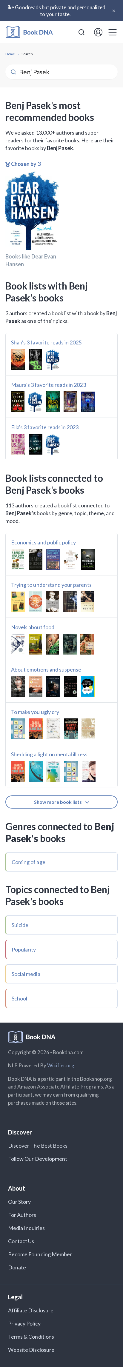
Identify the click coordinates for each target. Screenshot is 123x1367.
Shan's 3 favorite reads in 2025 (46, 342)
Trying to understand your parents (51, 584)
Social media (26, 974)
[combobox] (81, 32)
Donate (17, 1267)
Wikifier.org (61, 1065)
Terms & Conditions (31, 1336)
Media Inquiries (26, 1228)
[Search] (81, 32)
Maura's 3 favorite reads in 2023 (48, 384)
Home (10, 54)
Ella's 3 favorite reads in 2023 (45, 427)
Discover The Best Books (37, 1145)
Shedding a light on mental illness (49, 754)
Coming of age (28, 862)
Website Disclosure (31, 1349)
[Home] (29, 32)
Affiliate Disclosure (30, 1310)
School (19, 998)
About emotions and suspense (46, 669)
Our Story (19, 1201)
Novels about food (32, 627)
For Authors (22, 1214)
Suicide (20, 925)
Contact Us (21, 1241)
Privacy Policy (24, 1323)
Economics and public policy (43, 542)
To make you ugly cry (35, 712)
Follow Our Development (37, 1158)
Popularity (24, 949)
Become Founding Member (40, 1254)
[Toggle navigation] (112, 32)
